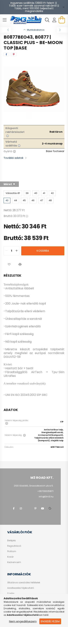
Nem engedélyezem (23, 621)
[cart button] (61, 19)
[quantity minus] (6, 251)
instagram (20, 508)
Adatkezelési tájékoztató (20, 588)
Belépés (11, 540)
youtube (42, 508)
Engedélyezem (50, 621)
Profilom (11, 551)
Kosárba (43, 251)
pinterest (35, 508)
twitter (28, 508)
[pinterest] (14, 54)
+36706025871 (45, 491)
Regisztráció (14, 546)
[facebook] (6, 54)
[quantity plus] (16, 251)
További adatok (13, 158)
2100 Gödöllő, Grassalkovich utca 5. (33, 485)
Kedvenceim (14, 562)
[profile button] (54, 20)
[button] (9, 264)
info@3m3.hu (46, 496)
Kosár (10, 557)
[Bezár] (63, 7)
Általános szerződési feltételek (23, 582)
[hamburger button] (4, 20)
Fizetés (11, 593)
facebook (13, 508)
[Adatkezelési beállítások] (49, 508)
